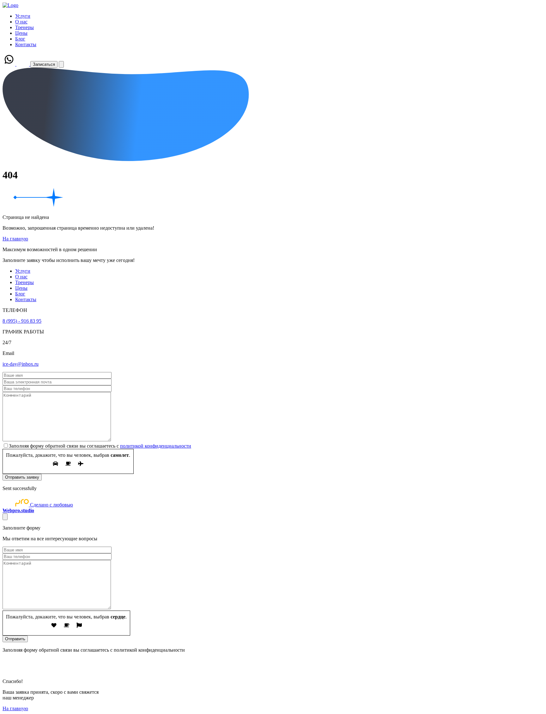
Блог (20, 38)
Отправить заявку (22, 477)
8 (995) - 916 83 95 (22, 321)
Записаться (44, 64)
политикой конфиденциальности (155, 446)
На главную (15, 238)
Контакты (25, 44)
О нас (21, 21)
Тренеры (24, 27)
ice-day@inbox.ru (21, 364)
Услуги (22, 16)
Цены (21, 33)
